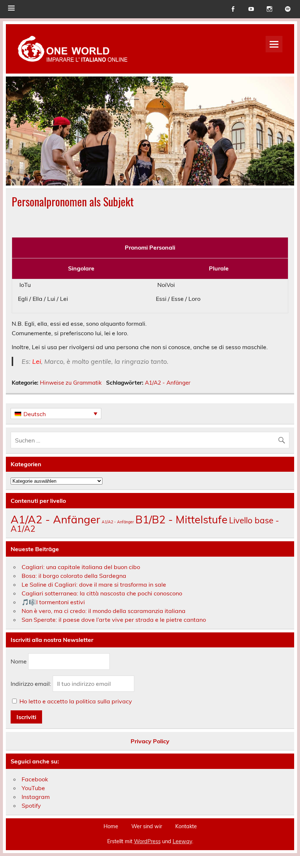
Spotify (31, 805)
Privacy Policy (150, 741)
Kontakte (186, 826)
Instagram (36, 796)
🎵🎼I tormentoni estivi (53, 602)
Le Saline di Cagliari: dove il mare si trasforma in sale (94, 584)
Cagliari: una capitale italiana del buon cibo (81, 567)
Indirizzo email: (32, 683)
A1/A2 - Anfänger (168, 382)
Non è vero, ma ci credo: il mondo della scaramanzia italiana (103, 610)
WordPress (147, 841)
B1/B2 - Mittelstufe (181, 519)
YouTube (33, 788)
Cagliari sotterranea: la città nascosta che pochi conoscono (102, 593)
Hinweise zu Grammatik (71, 382)
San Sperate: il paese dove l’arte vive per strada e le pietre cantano (114, 619)
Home (111, 826)
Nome (19, 661)
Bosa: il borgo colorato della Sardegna (74, 575)
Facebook (35, 779)
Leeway (182, 841)
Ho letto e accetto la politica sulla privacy (75, 701)
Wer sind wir (146, 826)
